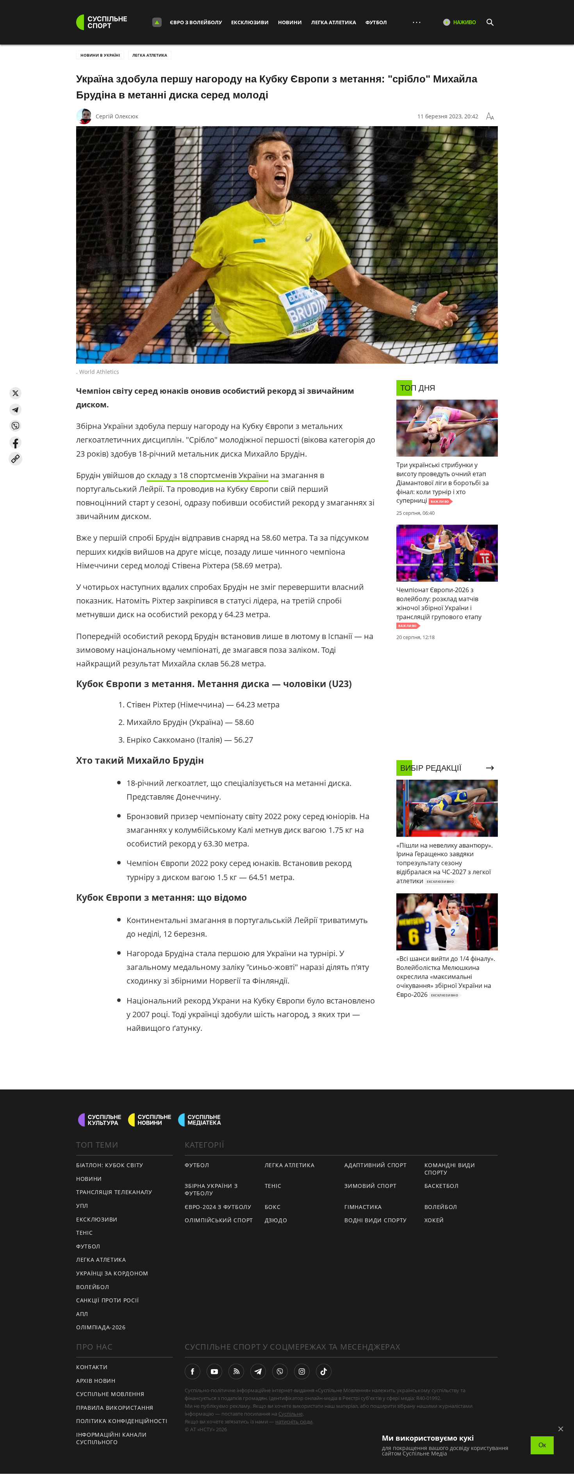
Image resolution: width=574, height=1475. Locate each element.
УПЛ (82, 1205)
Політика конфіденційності (122, 1421)
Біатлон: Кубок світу (109, 1165)
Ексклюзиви (250, 22)
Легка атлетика (333, 22)
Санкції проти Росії (107, 1300)
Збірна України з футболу (211, 1189)
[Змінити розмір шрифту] (490, 116)
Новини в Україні (100, 55)
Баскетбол (441, 1185)
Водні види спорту (375, 1220)
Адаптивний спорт (375, 1165)
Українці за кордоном (112, 1273)
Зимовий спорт (370, 1185)
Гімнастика (363, 1207)
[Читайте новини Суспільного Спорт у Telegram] (258, 1371)
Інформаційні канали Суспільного (111, 1438)
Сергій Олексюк (117, 116)
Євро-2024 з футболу (218, 1207)
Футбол (376, 22)
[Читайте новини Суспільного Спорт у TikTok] (324, 1371)
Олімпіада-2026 (101, 1327)
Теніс (84, 1232)
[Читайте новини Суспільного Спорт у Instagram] (302, 1371)
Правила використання (114, 1407)
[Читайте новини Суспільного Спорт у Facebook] (192, 1371)
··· (416, 22)
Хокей (434, 1220)
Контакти (92, 1367)
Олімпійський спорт (219, 1220)
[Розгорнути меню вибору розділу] (157, 22)
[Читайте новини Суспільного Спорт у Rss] (236, 1371)
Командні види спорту (449, 1168)
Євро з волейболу (196, 22)
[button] (15, 393)
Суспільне (290, 1413)
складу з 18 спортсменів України (207, 475)
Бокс (273, 1207)
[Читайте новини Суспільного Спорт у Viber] (280, 1371)
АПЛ (82, 1314)
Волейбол (92, 1287)
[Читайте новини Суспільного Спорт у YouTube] (214, 1371)
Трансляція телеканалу (114, 1192)
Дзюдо (276, 1220)
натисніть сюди (293, 1421)
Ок (542, 1445)
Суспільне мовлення (110, 1394)
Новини (290, 22)
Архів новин (96, 1380)
